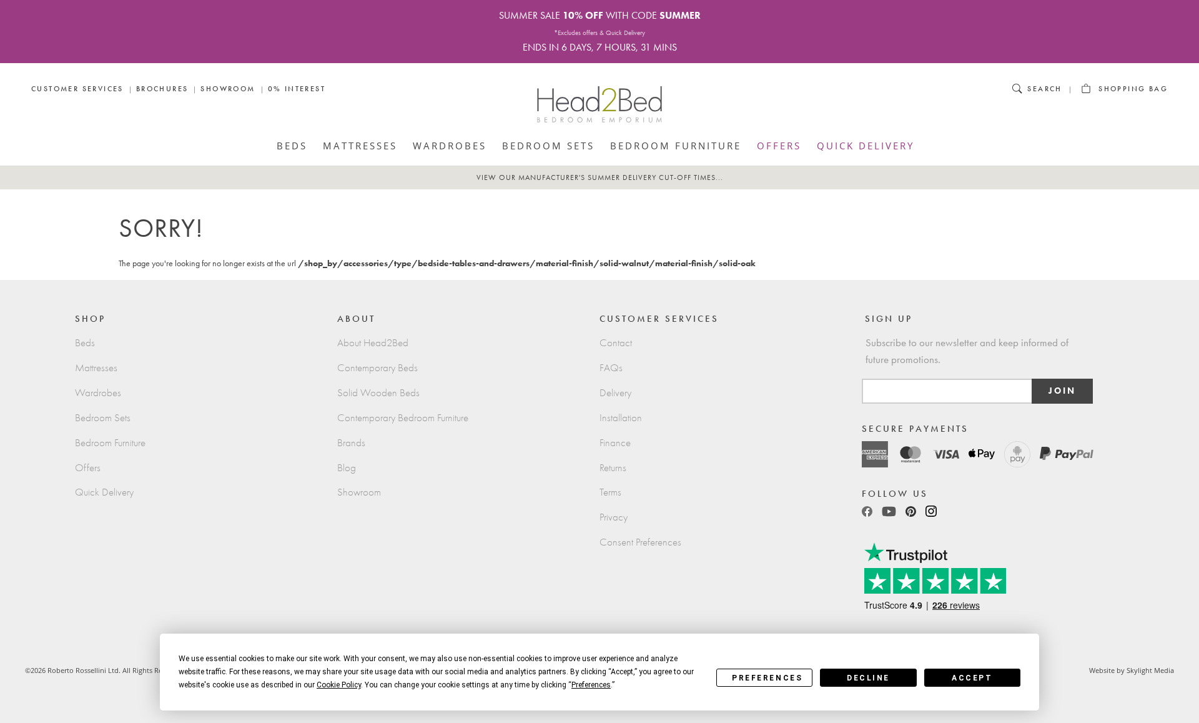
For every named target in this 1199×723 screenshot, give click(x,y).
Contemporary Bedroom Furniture (402, 418)
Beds (292, 145)
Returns (613, 468)
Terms (610, 492)
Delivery (615, 393)
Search (1044, 88)
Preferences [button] (591, 685)
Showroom (227, 88)
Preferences (767, 678)
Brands (351, 443)
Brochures (162, 88)
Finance (615, 443)
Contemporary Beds (377, 368)
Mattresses (360, 145)
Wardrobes (449, 145)
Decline (868, 678)
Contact (616, 343)
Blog (346, 468)
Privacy (614, 517)
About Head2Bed (372, 343)
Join (1062, 391)
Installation (621, 418)
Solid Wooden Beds (378, 393)
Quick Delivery (865, 145)
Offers (779, 145)
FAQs (611, 368)
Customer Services (77, 88)
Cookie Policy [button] (339, 685)
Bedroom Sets (548, 145)
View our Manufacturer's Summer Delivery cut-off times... (599, 177)
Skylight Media (1150, 670)
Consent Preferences (640, 542)
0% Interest (296, 88)
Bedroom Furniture (675, 145)
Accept (972, 678)
